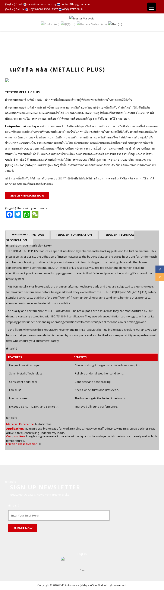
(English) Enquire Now (27, 195)
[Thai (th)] (115, 24)
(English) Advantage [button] (28, 234)
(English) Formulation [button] (74, 234)
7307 (55, 9)
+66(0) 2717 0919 (72, 9)
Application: (15, 428)
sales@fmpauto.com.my (41, 4)
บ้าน (82, 570)
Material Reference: (20, 424)
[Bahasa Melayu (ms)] (92, 24)
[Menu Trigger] (151, 7)
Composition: (16, 436)
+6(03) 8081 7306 (39, 9)
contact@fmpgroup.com (75, 4)
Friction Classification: (22, 444)
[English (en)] (50, 24)
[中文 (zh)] (68, 24)
